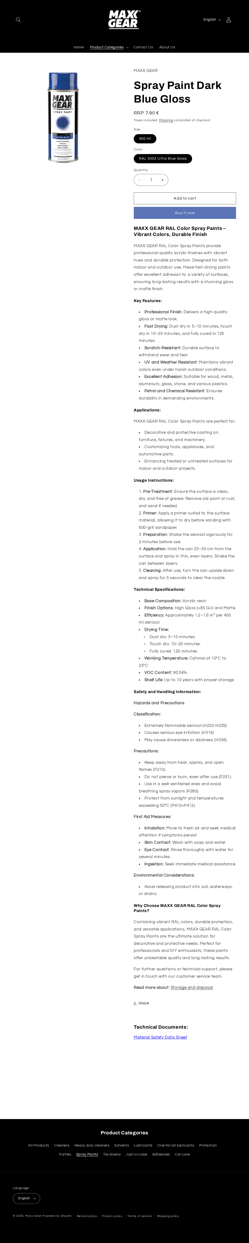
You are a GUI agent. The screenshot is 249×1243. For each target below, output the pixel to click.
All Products (38, 1145)
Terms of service (139, 1216)
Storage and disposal (192, 987)
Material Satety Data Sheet (160, 1037)
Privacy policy (112, 1216)
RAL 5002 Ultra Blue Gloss (163, 158)
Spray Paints (87, 1154)
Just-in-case (136, 1154)
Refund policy (87, 1216)
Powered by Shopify (57, 1216)
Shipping (166, 120)
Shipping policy (168, 1216)
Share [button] (144, 1003)
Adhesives (161, 1154)
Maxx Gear (33, 1216)
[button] (18, 19)
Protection (208, 1145)
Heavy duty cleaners (91, 1145)
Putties (65, 1154)
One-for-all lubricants (175, 1145)
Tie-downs (112, 1154)
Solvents (121, 1145)
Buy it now (185, 213)
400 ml (145, 138)
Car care (182, 1154)
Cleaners (61, 1145)
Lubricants (143, 1145)
